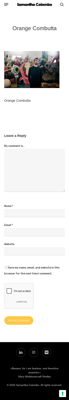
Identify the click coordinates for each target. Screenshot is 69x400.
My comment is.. (14, 146)
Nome (8, 206)
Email (8, 225)
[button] (6, 4)
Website (9, 244)
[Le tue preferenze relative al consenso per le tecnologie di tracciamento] (62, 393)
